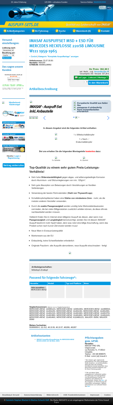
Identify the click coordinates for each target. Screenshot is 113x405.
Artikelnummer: (36, 61)
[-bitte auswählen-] (38, 288)
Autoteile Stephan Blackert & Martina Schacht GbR (27, 400)
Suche (62, 31)
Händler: (10, 156)
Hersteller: (33, 63)
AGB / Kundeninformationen (74, 395)
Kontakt (105, 31)
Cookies (107, 395)
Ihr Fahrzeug (41, 31)
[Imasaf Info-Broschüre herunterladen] (70, 253)
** (107, 78)
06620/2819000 (100, 2)
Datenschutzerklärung (33, 395)
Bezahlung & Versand (10, 395)
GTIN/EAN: (33, 65)
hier (102, 380)
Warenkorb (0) (83, 31)
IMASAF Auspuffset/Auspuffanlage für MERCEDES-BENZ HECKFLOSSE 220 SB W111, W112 (55, 340)
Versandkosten (100, 72)
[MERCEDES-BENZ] (38, 290)
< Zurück (33, 56)
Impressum (94, 395)
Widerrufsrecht (52, 395)
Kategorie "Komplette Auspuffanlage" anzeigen (58, 56)
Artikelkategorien (15, 31)
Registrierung (13, 158)
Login (16, 156)
